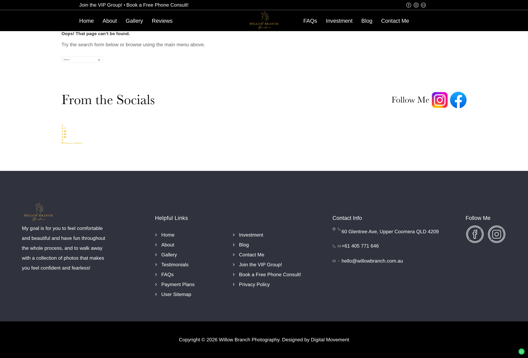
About (110, 21)
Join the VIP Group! (100, 5)
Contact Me (395, 21)
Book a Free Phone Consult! (157, 5)
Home (86, 21)
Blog (366, 21)
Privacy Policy (254, 284)
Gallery (134, 21)
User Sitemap (176, 294)
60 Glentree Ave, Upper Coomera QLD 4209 (390, 231)
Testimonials (175, 264)
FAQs (310, 21)
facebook (409, 5)
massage (424, 5)
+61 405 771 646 (360, 246)
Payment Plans (178, 284)
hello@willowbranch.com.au (372, 261)
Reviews (162, 21)
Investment (339, 21)
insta (416, 5)
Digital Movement (330, 339)
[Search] (99, 60)
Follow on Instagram (73, 143)
